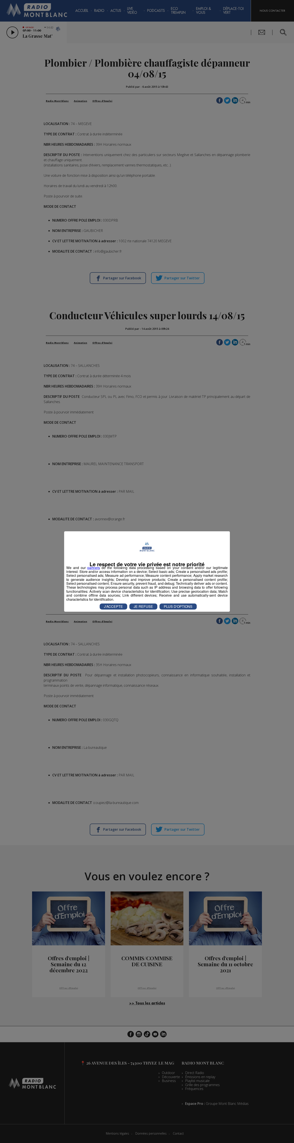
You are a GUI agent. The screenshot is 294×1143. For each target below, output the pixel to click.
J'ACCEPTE (113, 606)
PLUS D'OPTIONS (178, 606)
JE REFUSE (143, 606)
